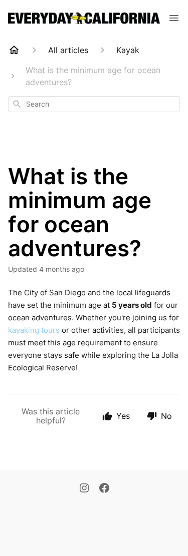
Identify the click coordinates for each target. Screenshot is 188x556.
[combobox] (94, 104)
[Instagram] (84, 489)
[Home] (14, 50)
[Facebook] (104, 489)
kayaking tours (34, 330)
